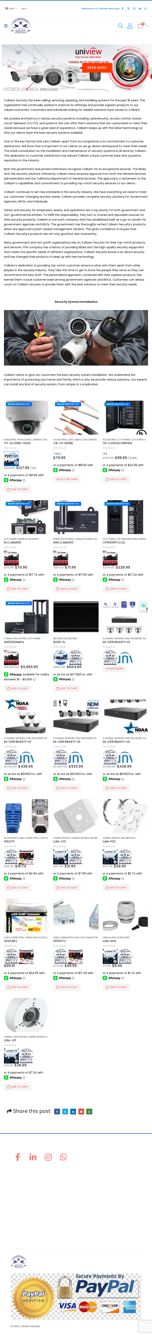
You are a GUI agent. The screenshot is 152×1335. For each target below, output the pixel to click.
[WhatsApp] (145, 8)
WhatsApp (89, 1111)
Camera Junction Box (15, 1036)
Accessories (60, 439)
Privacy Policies (20, 1231)
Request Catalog (21, 1197)
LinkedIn (73, 1111)
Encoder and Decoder (65, 638)
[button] (7, 26)
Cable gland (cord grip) (116, 937)
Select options (66, 479)
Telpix (57, 454)
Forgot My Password (24, 1178)
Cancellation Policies (24, 1226)
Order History (19, 1182)
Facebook (57, 1111)
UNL (105, 454)
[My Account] (130, 25)
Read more (116, 668)
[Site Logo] (21, 26)
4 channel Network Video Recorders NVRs (126, 638)
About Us (16, 1173)
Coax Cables (74, 439)
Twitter (65, 1111)
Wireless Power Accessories (91, 539)
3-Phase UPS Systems (15, 638)
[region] (76, 67)
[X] (128, 8)
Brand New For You (19, 404)
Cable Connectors (29, 838)
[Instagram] (134, 8)
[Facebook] (122, 8)
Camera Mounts (62, 838)
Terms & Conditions (23, 1236)
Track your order (21, 1192)
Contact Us (18, 1201)
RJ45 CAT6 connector (86, 937)
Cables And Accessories (38, 937)
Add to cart (19, 489)
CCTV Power (123, 439)
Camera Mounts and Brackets (88, 838)
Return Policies (20, 1212)
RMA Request (19, 1187)
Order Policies (20, 1217)
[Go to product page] (75, 617)
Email (81, 1111)
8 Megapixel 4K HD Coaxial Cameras (23, 439)
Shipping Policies (21, 1221)
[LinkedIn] (139, 8)
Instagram (48, 1157)
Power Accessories (28, 539)
